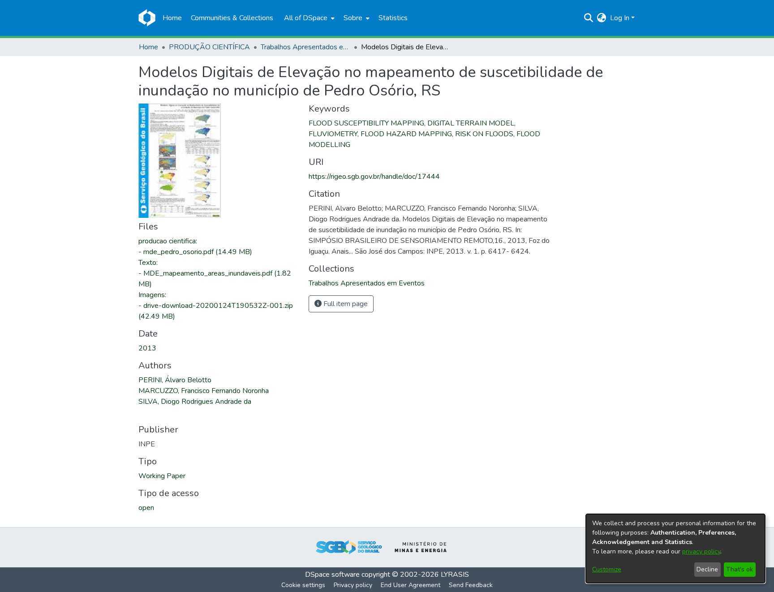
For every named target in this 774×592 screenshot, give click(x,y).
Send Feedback (471, 585)
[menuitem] (308, 18)
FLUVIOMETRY (333, 134)
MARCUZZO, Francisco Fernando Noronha (203, 391)
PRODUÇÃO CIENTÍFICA (209, 47)
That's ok (739, 569)
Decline (707, 569)
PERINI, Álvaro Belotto (174, 380)
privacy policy (701, 551)
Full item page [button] (345, 304)
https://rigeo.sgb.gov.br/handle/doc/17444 (374, 176)
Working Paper (161, 476)
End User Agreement (410, 585)
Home (148, 47)
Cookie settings (303, 585)
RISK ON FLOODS (484, 134)
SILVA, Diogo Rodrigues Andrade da (194, 401)
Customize (606, 569)
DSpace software (332, 574)
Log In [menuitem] (619, 18)
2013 (147, 348)
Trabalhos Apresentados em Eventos (305, 47)
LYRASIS (455, 574)
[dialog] (675, 548)
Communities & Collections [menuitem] (232, 18)
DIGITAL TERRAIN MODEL (470, 123)
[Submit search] (588, 18)
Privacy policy (353, 585)
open (146, 508)
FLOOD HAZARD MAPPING (406, 134)
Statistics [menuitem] (393, 18)
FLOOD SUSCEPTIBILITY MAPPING (366, 123)
